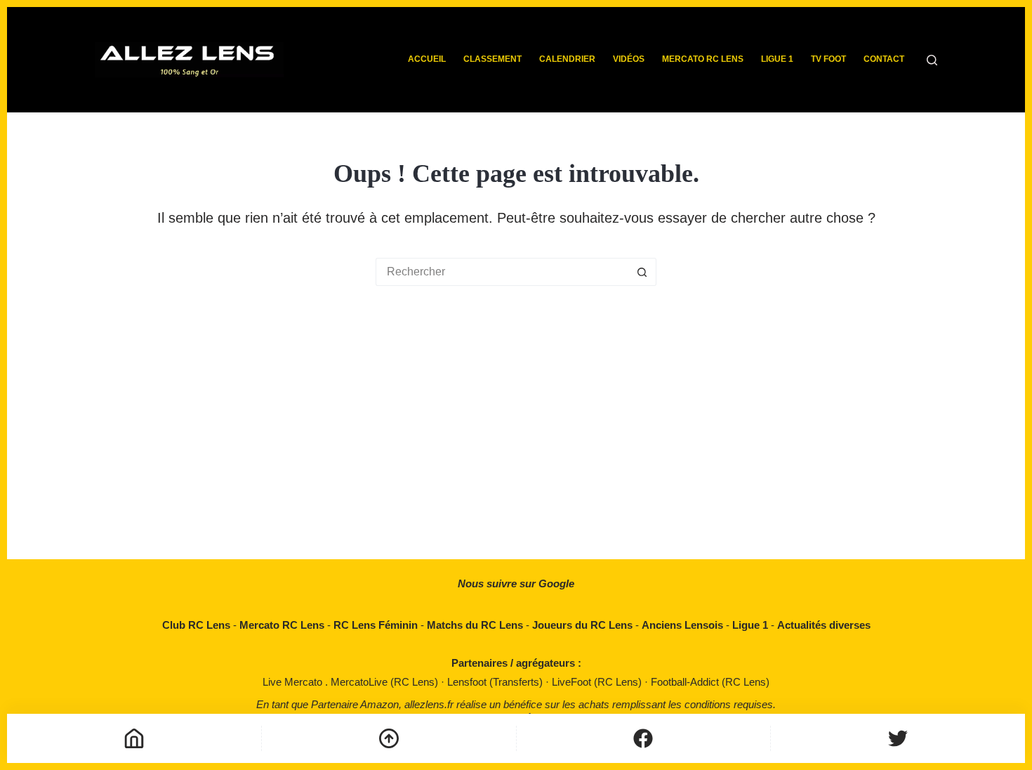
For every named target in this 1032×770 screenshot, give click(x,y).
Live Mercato (294, 682)
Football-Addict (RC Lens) (710, 682)
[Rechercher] (932, 60)
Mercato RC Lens (702, 59)
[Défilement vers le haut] (389, 738)
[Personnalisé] (644, 738)
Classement (492, 59)
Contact (884, 59)
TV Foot (828, 59)
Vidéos (628, 59)
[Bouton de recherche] (642, 272)
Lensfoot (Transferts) (496, 682)
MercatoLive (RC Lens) (386, 682)
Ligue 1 (777, 59)
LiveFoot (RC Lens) (598, 682)
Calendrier (567, 59)
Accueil (427, 59)
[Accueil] (134, 738)
